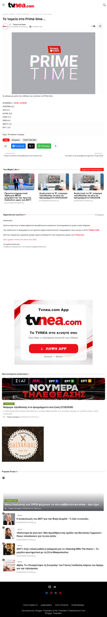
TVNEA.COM (93, 230)
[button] (104, 5)
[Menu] (3, 5)
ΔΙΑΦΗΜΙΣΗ (46, 605)
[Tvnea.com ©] (20, 5)
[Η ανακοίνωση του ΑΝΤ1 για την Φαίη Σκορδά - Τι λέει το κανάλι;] (9, 519)
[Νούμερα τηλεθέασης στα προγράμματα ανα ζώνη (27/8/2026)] (53, 389)
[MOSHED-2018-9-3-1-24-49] (53, 63)
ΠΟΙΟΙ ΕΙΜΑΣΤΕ (30, 605)
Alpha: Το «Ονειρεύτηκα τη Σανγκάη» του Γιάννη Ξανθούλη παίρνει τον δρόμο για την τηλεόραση (60, 567)
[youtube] (60, 593)
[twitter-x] (55, 593)
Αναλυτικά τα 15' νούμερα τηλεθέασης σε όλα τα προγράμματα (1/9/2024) (88, 195)
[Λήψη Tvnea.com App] (53, 332)
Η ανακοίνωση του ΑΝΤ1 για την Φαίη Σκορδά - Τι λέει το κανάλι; (53, 519)
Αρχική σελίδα (8, 14)
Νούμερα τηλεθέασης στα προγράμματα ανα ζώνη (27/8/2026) (38, 407)
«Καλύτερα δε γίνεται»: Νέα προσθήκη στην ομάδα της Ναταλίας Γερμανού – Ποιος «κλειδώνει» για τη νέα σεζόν (59, 535)
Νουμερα (15, 140)
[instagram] (51, 593)
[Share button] (55, 146)
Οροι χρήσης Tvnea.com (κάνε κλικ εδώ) (20, 239)
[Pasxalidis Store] (23, 461)
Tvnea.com (79, 235)
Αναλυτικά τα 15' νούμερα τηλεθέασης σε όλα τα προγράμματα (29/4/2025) (53, 195)
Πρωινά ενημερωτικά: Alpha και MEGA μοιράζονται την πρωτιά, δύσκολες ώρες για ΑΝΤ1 (18, 196)
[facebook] (46, 593)
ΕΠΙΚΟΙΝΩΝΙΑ (78, 605)
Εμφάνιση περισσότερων (92, 169)
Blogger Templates (43, 610)
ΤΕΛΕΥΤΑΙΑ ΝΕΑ (22, 14)
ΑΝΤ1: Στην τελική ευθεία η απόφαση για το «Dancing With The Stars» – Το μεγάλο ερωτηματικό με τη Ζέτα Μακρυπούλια (58, 551)
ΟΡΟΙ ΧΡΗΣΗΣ (61, 605)
